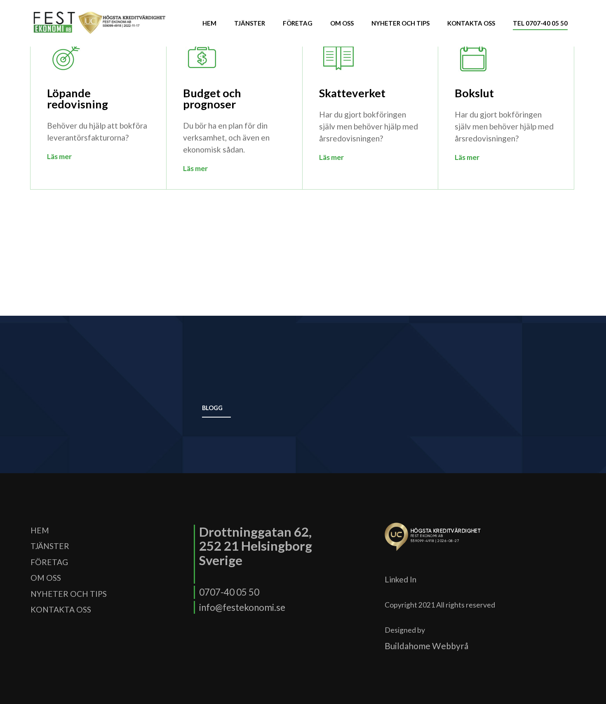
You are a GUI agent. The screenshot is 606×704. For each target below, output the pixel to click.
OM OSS (342, 23)
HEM (209, 23)
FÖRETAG (297, 23)
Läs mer (59, 156)
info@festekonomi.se (242, 607)
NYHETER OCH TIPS (400, 23)
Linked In (400, 579)
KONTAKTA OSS (471, 23)
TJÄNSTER (249, 23)
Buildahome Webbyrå (426, 646)
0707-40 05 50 (229, 592)
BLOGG (212, 407)
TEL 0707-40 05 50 (540, 23)
